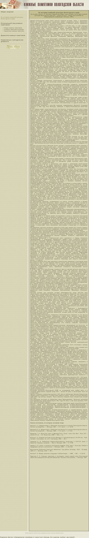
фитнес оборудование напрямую (20, 537)
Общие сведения (7, 12)
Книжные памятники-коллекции (14, 29)
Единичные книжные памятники (14, 31)
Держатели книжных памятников (13, 35)
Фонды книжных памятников (13, 28)
